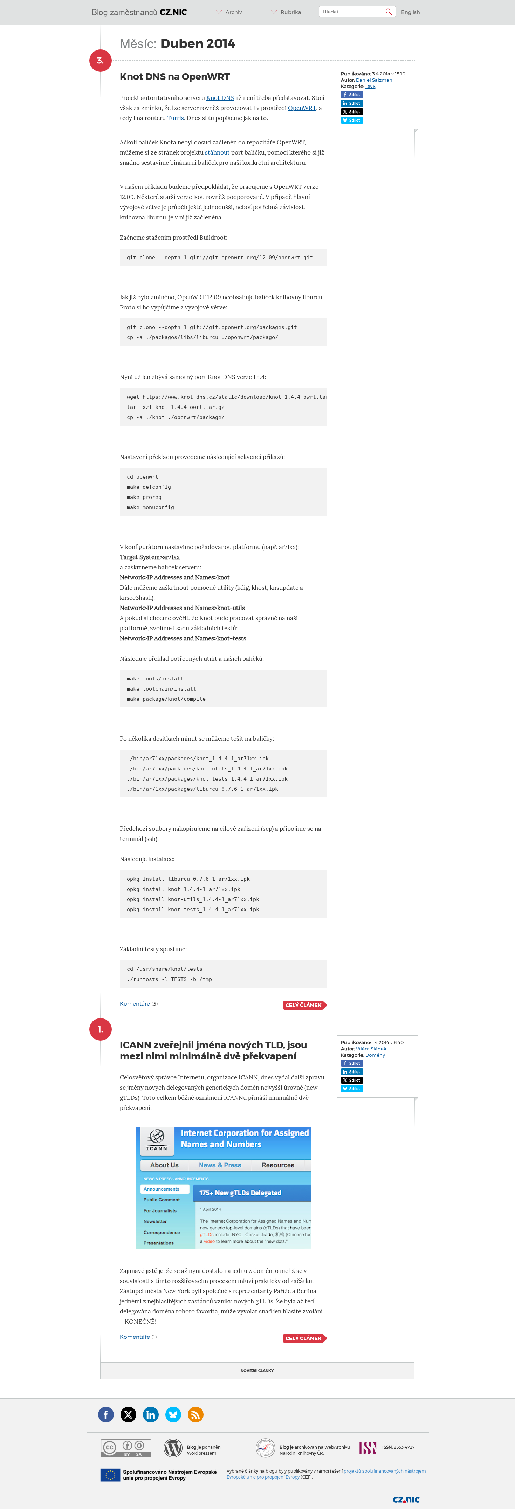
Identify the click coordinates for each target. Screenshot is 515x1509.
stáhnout (217, 152)
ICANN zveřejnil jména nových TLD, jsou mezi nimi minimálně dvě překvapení (213, 1050)
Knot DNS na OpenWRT (175, 76)
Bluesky (173, 1414)
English (410, 12)
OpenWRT (302, 108)
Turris (175, 118)
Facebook (106, 1414)
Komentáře (135, 1003)
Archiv (234, 12)
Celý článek (304, 1005)
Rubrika (291, 12)
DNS (370, 86)
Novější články (257, 1371)
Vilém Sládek (371, 1048)
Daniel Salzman (374, 80)
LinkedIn (151, 1414)
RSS (196, 1414)
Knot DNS (220, 98)
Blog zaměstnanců (139, 11)
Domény (375, 1055)
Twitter (128, 1414)
